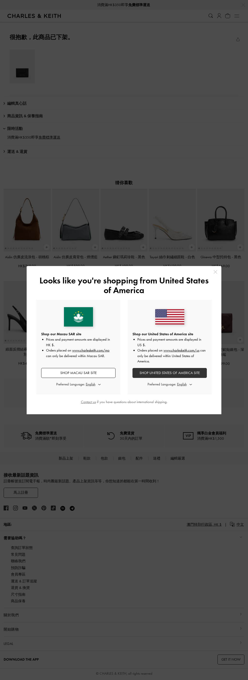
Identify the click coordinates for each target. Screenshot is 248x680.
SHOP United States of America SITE (170, 373)
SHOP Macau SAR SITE (78, 373)
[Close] (215, 271)
